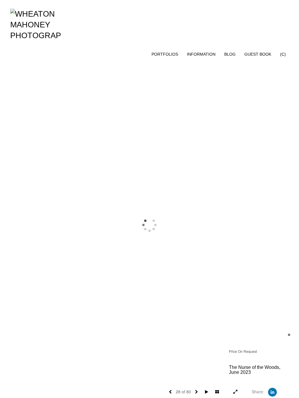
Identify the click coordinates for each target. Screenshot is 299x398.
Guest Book (257, 54)
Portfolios (165, 54)
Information (201, 54)
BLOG (230, 54)
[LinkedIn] (272, 392)
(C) (283, 54)
